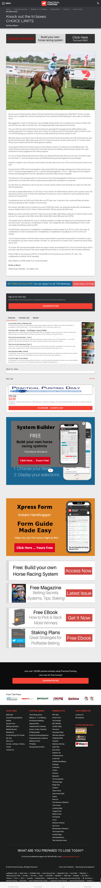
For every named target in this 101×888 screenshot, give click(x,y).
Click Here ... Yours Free (34, 460)
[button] (35, 435)
